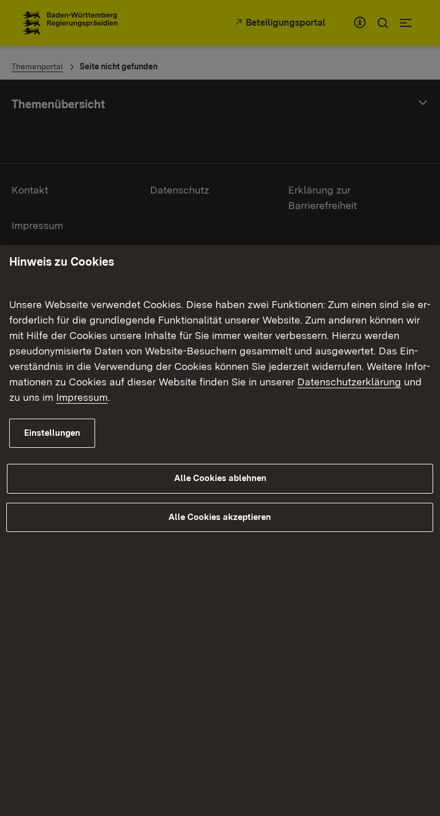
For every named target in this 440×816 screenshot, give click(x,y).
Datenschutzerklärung (349, 382)
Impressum (82, 397)
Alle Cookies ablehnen (220, 478)
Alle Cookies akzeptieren (219, 517)
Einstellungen (52, 433)
